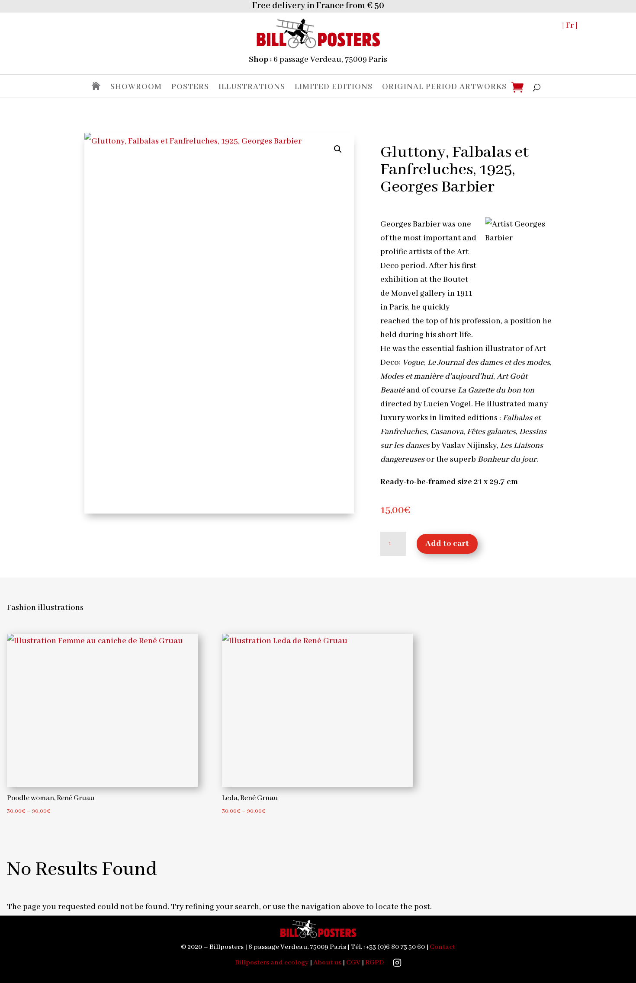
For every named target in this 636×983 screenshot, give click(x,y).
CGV (353, 962)
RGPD (374, 962)
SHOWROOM (136, 87)
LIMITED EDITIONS (334, 87)
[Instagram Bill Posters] (397, 962)
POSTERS (190, 87)
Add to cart (447, 544)
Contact (442, 947)
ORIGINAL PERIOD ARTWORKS (444, 87)
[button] (338, 149)
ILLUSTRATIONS (251, 87)
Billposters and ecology (271, 962)
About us (327, 962)
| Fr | (570, 25)
